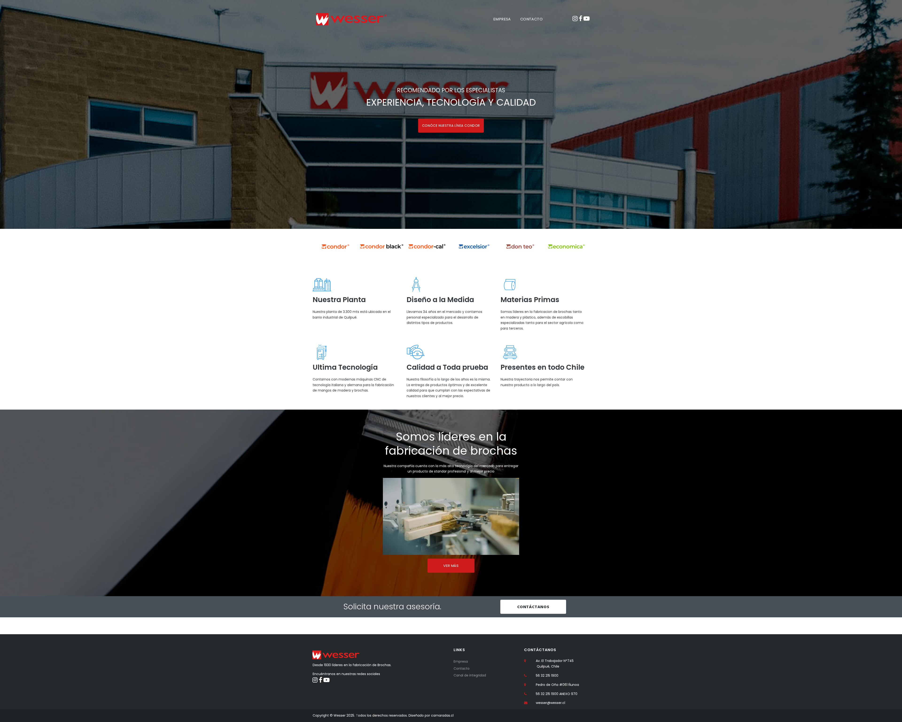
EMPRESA (502, 19)
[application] (451, 516)
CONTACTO (531, 19)
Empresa (461, 661)
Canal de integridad (470, 675)
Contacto (462, 668)
